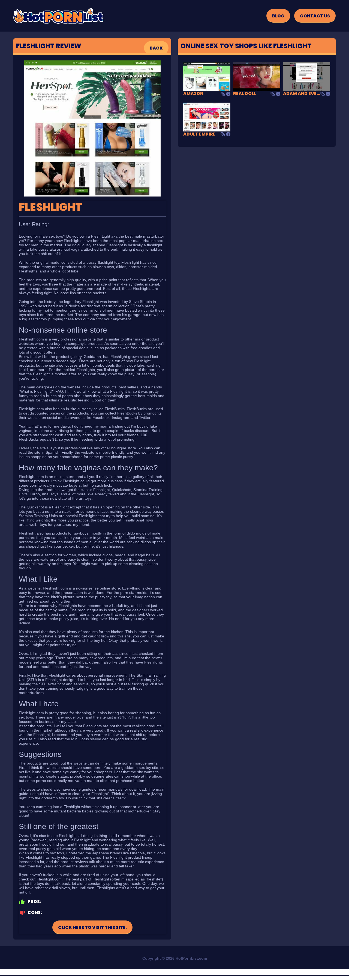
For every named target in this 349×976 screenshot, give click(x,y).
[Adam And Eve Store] (306, 76)
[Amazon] (206, 76)
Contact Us (315, 16)
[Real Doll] (256, 76)
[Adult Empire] (206, 116)
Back (156, 48)
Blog (278, 16)
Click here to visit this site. (92, 927)
